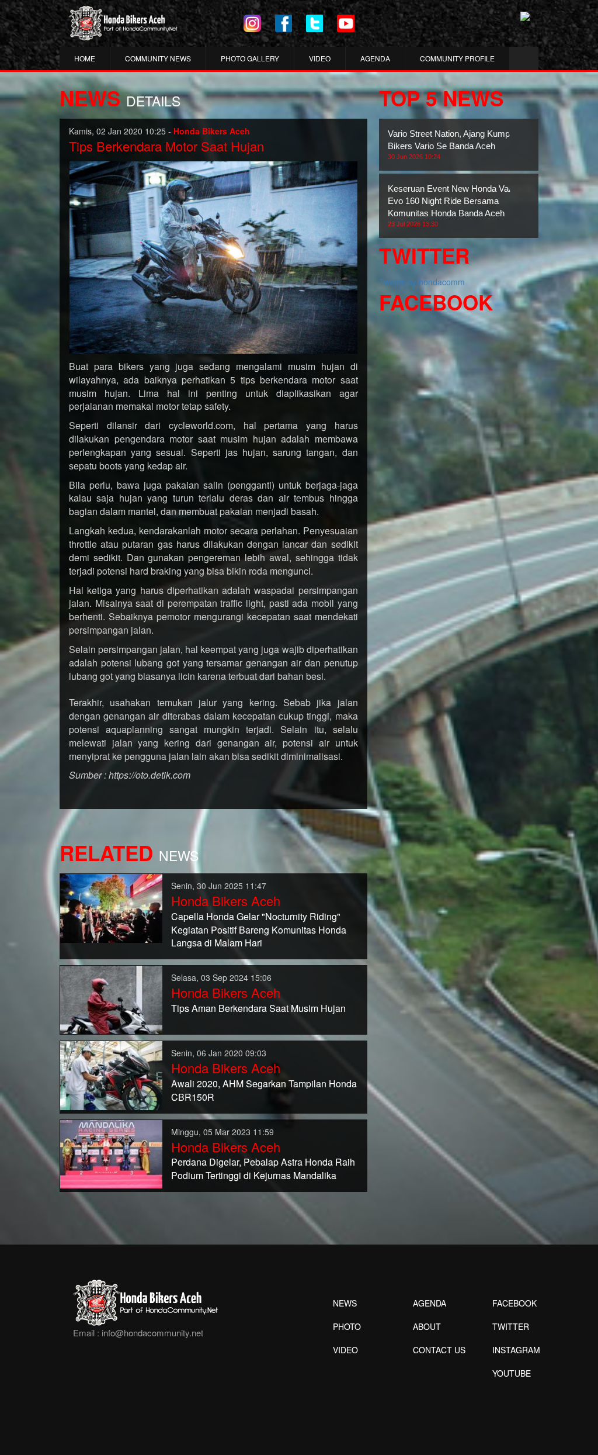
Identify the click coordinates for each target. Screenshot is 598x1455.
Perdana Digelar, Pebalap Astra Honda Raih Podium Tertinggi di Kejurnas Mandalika (263, 1168)
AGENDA (375, 58)
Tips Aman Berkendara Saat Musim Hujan (258, 1008)
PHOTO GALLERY (250, 58)
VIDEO (320, 58)
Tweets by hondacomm (422, 282)
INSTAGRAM (516, 1350)
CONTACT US (439, 1350)
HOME (84, 58)
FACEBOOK (514, 1303)
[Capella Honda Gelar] (111, 907)
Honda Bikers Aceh (225, 900)
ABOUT (427, 1326)
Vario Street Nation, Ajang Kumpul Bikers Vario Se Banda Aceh (452, 144)
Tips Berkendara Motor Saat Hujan (166, 146)
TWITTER (510, 1326)
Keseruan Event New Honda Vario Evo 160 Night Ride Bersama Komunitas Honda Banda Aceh (453, 205)
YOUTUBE (511, 1373)
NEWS (345, 1303)
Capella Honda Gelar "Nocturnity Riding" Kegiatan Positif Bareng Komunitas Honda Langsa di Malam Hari (258, 930)
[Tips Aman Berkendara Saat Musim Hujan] (111, 999)
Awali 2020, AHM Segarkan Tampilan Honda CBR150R (264, 1090)
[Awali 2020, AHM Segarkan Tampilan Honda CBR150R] (111, 1074)
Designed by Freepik (510, 1391)
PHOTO (347, 1326)
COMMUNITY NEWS (158, 58)
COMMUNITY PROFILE (457, 58)
